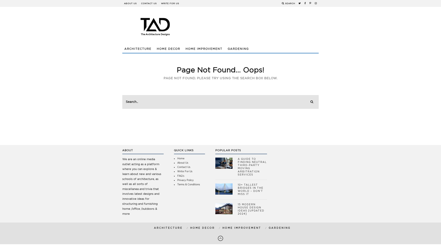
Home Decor (168, 49)
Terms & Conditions (188, 184)
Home (180, 158)
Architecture (137, 49)
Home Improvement (204, 49)
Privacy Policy (185, 180)
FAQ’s (180, 176)
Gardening (238, 49)
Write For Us (170, 3)
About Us (130, 3)
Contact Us (149, 3)
